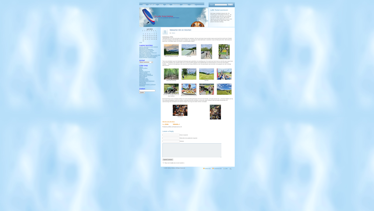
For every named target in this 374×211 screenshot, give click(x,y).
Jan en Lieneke (143, 73)
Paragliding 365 (143, 78)
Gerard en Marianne (144, 71)
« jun (140, 42)
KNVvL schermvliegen (145, 74)
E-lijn (140, 69)
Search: (212, 4)
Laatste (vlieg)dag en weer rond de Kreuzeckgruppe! (148, 47)
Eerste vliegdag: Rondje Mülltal (147, 57)
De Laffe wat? (152, 4)
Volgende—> (176, 124)
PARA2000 (142, 77)
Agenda (161, 4)
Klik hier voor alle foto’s (168, 121)
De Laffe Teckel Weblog (163, 16)
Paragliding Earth (144, 80)
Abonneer (185, 4)
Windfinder (142, 85)
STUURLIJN (142, 83)
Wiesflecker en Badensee (146, 49)
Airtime (141, 67)
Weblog (173, 32)
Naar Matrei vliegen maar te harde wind (149, 55)
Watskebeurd (176, 4)
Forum (168, 4)
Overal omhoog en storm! (146, 51)
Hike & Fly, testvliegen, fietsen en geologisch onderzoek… (148, 53)
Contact (193, 4)
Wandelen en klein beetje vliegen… (148, 56)
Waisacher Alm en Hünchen (146, 50)
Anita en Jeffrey (143, 68)
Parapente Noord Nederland (146, 81)
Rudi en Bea (142, 82)
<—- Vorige (165, 124)
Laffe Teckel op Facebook (146, 75)
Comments (218, 168)
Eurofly (141, 70)
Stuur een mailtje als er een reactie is (174, 163)
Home (144, 4)
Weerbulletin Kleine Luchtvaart (147, 84)
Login (226, 168)
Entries (208, 168)
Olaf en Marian (143, 76)
